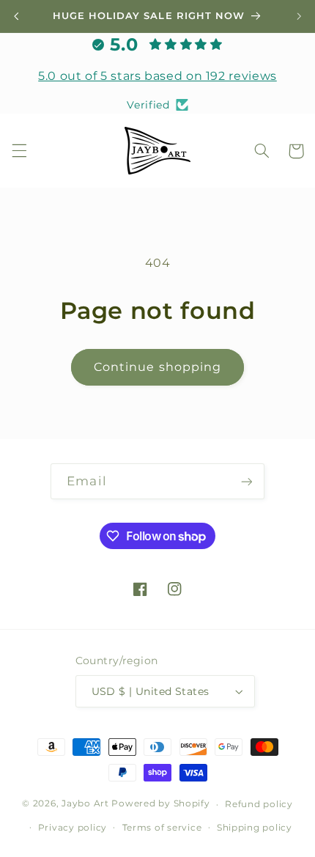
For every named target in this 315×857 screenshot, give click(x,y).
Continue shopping (157, 367)
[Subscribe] (246, 481)
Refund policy (259, 804)
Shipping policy (254, 828)
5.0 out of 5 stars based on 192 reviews (157, 76)
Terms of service (162, 828)
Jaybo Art (85, 804)
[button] (19, 151)
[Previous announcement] (16, 16)
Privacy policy (72, 828)
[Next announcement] (299, 16)
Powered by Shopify (160, 804)
